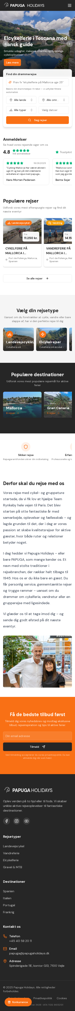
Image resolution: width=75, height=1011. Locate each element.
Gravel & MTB (12, 867)
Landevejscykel (13, 846)
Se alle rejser (34, 278)
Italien (7, 898)
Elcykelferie (11, 860)
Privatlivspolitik (42, 998)
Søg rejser (40, 120)
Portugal (9, 905)
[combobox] (21, 100)
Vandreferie (11, 853)
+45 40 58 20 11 (20, 941)
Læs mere (12, 62)
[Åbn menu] (69, 5)
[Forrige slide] (5, 44)
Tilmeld (34, 747)
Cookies (62, 998)
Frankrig (8, 912)
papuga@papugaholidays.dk (29, 953)
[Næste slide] (70, 44)
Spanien (8, 891)
